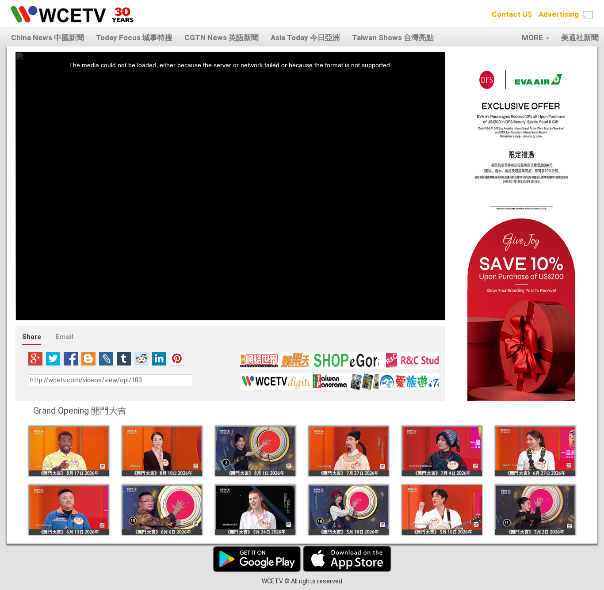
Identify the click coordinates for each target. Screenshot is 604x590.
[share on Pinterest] (177, 358)
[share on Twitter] (53, 358)
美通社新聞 (580, 37)
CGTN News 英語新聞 (221, 37)
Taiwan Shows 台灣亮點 (393, 37)
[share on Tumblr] (124, 358)
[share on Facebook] (71, 358)
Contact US (512, 14)
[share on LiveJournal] (106, 358)
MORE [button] (533, 37)
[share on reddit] (141, 358)
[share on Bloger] (88, 358)
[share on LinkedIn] (159, 358)
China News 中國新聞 (47, 37)
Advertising (559, 14)
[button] (588, 15)
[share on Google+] (35, 358)
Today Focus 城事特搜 (134, 37)
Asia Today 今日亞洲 (305, 37)
